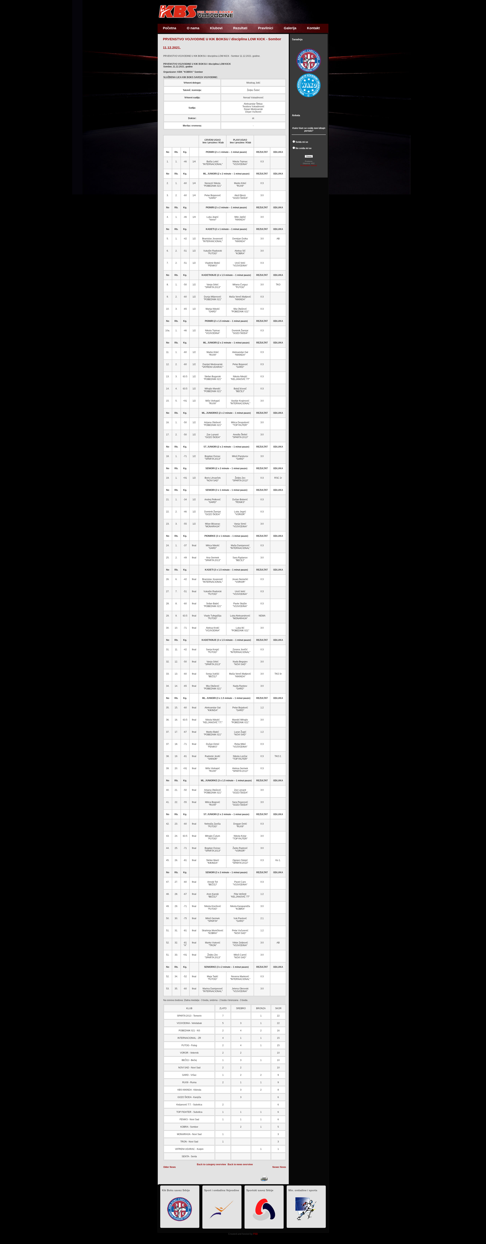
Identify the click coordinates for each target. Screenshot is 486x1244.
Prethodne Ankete (309, 165)
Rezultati (240, 28)
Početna (169, 28)
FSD (255, 1234)
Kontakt (313, 28)
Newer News (279, 1167)
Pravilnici (265, 28)
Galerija (290, 28)
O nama (193, 28)
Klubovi (216, 28)
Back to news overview (240, 1164)
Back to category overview (211, 1164)
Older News (169, 1167)
